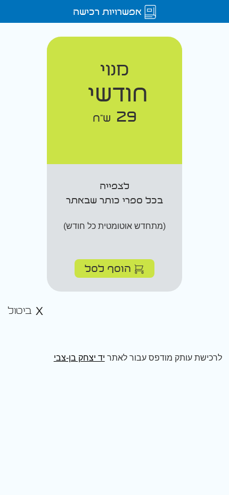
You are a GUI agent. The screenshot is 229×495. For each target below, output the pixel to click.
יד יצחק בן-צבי (79, 357)
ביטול (21, 311)
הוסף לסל (109, 268)
